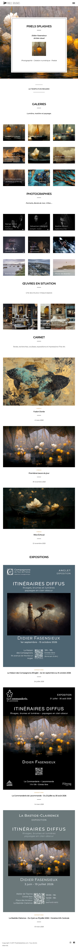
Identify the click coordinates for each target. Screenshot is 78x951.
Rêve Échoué (39, 535)
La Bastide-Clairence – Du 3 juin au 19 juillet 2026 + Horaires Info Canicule (39, 918)
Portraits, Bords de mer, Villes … (39, 203)
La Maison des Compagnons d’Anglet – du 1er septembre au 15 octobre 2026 (39, 673)
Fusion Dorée (39, 411)
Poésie (39, 408)
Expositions (39, 670)
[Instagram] (70, 943)
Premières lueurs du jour (39, 473)
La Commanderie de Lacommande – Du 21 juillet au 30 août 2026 (39, 796)
